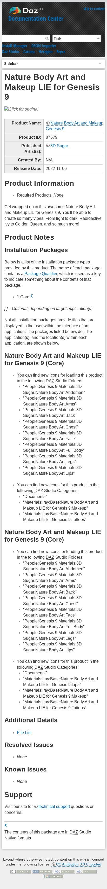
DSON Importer (43, 46)
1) (31, 296)
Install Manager (14, 46)
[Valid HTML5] (64, 871)
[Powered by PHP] (42, 871)
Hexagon (45, 51)
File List (24, 732)
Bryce (61, 51)
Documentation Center (35, 18)
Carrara (29, 51)
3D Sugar (59, 146)
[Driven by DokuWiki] (53, 876)
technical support (54, 806)
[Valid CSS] (86, 871)
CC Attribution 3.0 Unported (78, 864)
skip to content (94, 8)
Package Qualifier (40, 273)
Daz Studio (10, 51)
